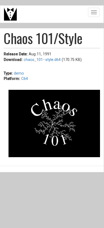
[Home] (10, 14)
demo (19, 73)
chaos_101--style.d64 (42, 59)
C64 (24, 78)
